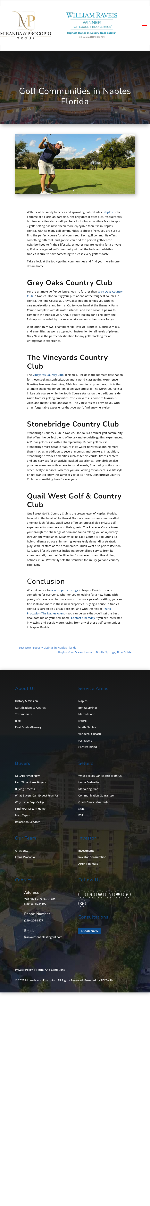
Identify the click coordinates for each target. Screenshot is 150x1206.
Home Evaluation (89, 782)
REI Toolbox (108, 980)
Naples (108, 212)
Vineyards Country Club (48, 375)
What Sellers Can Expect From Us (100, 776)
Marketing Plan (88, 789)
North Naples (87, 727)
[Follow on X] (91, 894)
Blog (18, 721)
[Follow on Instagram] (100, 894)
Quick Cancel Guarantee (94, 802)
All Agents (21, 850)
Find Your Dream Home (30, 808)
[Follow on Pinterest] (127, 894)
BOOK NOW (89, 931)
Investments (86, 850)
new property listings (64, 590)
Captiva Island (87, 747)
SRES (81, 808)
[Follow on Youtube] (118, 894)
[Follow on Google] (82, 903)
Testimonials (23, 714)
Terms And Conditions (50, 970)
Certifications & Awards (30, 707)
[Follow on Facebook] (82, 894)
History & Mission (26, 701)
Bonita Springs (87, 707)
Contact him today (83, 618)
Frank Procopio (25, 857)
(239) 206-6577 (33, 920)
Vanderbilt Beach (89, 734)
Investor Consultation (92, 857)
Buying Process (25, 789)
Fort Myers (85, 740)
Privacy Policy (24, 970)
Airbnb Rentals (88, 864)
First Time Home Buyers (30, 782)
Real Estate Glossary (28, 727)
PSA (80, 815)
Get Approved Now (27, 776)
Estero (82, 721)
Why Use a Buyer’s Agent (31, 802)
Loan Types (22, 815)
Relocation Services (27, 822)
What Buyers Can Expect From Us (37, 795)
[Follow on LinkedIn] (109, 894)
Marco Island (86, 714)
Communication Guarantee (96, 795)
